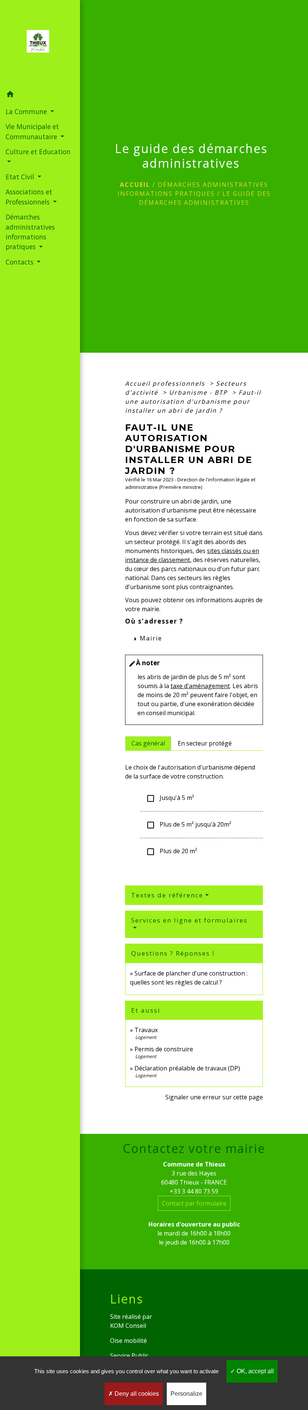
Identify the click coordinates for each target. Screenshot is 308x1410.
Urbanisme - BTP (199, 392)
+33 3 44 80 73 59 (194, 1191)
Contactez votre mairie (194, 1148)
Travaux (146, 1030)
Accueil (135, 184)
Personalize (186, 1393)
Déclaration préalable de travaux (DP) (187, 1068)
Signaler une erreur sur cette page (214, 1097)
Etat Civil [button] (21, 176)
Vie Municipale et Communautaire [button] (32, 131)
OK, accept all (254, 1371)
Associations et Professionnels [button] (29, 196)
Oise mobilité (128, 1340)
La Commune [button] (27, 111)
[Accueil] (40, 43)
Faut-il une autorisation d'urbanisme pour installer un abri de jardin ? (193, 401)
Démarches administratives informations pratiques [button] (30, 231)
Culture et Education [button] (38, 151)
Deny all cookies (136, 1393)
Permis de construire (163, 1049)
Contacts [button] (20, 261)
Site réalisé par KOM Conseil (131, 1321)
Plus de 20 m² (171, 851)
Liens (126, 1299)
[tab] (148, 743)
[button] (40, 95)
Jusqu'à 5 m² (170, 798)
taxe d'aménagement (200, 686)
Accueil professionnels (166, 383)
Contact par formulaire (194, 1203)
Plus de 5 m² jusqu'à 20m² (188, 825)
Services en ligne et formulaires (189, 920)
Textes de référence (167, 895)
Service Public (129, 1355)
